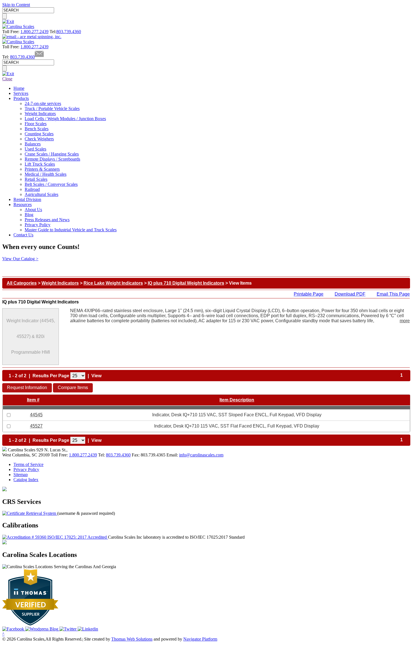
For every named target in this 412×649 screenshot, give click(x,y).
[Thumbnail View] (105, 376)
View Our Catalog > (20, 258)
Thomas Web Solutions (131, 639)
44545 (36, 414)
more (405, 320)
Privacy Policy (26, 469)
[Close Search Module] (8, 21)
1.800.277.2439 (34, 31)
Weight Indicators (60, 283)
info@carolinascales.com (201, 455)
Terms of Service (28, 464)
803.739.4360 (68, 31)
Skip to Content (16, 4)
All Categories (22, 283)
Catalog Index (25, 479)
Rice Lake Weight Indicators (113, 283)
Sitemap (20, 474)
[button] (27, 387)
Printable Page (308, 294)
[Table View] (112, 376)
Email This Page (393, 294)
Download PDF (350, 294)
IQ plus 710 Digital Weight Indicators (186, 283)
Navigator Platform (200, 639)
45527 (36, 426)
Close (7, 78)
